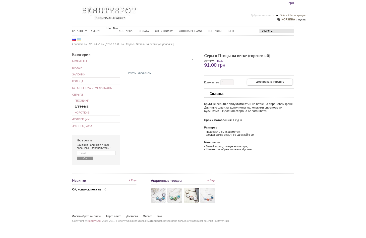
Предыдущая (130, 60)
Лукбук (95, 31)
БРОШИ (77, 67)
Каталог (77, 30)
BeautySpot (94, 220)
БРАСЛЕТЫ (79, 61)
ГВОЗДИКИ (82, 100)
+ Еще (132, 180)
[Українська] (79, 40)
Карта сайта (113, 216)
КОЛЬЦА (77, 81)
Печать (131, 72)
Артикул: (209, 60)
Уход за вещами (190, 31)
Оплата (144, 31)
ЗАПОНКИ (78, 74)
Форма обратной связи (86, 216)
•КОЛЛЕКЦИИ (81, 119)
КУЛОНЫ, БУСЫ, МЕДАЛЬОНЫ (92, 87)
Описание (217, 94)
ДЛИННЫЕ (113, 44)
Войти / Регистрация (292, 15)
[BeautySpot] (109, 23)
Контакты (215, 31)
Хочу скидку (164, 31)
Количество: (212, 82)
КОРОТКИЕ (82, 112)
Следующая (193, 60)
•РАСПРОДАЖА (82, 125)
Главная (77, 44)
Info (231, 31)
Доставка (125, 31)
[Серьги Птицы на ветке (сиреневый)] (141, 65)
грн (291, 3)
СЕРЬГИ (94, 44)
